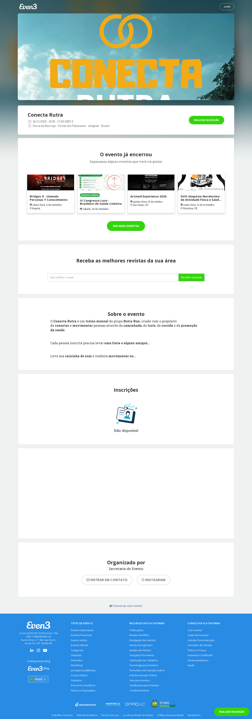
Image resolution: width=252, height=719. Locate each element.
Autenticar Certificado (200, 655)
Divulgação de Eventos (142, 640)
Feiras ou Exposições (83, 690)
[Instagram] (38, 652)
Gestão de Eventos (140, 650)
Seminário (77, 660)
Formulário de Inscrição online (147, 670)
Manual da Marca (87, 715)
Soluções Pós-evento (141, 655)
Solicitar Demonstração (201, 640)
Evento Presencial (81, 635)
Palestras (76, 680)
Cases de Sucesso (198, 635)
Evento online (79, 640)
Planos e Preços (197, 650)
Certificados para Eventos (144, 685)
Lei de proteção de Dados (138, 715)
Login (227, 6)
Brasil (38, 679)
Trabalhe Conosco (62, 715)
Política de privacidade (171, 715)
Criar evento (195, 630)
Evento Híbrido (79, 645)
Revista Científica (139, 635)
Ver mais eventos (126, 226)
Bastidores (194, 715)
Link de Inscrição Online (143, 675)
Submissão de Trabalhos (143, 660)
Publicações (136, 630)
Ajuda (191, 665)
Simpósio (76, 655)
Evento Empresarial (82, 630)
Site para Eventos (139, 680)
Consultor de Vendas (200, 645)
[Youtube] (45, 652)
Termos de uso (110, 715)
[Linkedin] (31, 652)
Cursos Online (79, 675)
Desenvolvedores (198, 660)
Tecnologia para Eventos (143, 665)
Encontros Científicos (83, 685)
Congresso (77, 650)
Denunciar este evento (127, 606)
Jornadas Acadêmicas (83, 670)
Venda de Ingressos (140, 645)
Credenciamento (139, 690)
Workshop (77, 665)
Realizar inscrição (206, 120)
